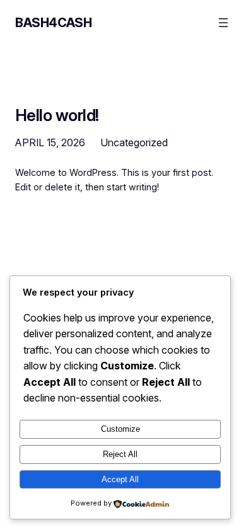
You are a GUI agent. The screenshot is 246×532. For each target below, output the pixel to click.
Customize (120, 429)
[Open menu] (223, 22)
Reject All (120, 454)
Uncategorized (134, 142)
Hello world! (57, 115)
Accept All (120, 479)
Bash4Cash (53, 22)
